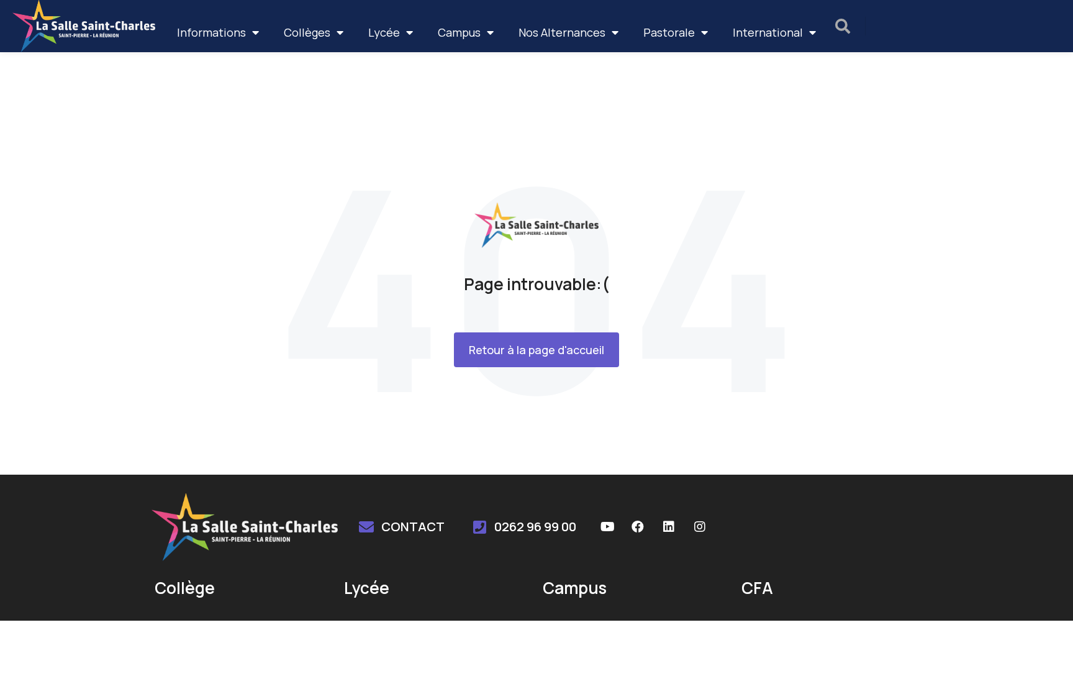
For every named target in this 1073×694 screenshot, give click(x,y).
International (768, 32)
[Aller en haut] (1048, 668)
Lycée (384, 32)
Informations (211, 32)
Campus (459, 32)
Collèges (307, 32)
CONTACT (413, 526)
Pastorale (669, 32)
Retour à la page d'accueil (536, 349)
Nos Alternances (561, 32)
